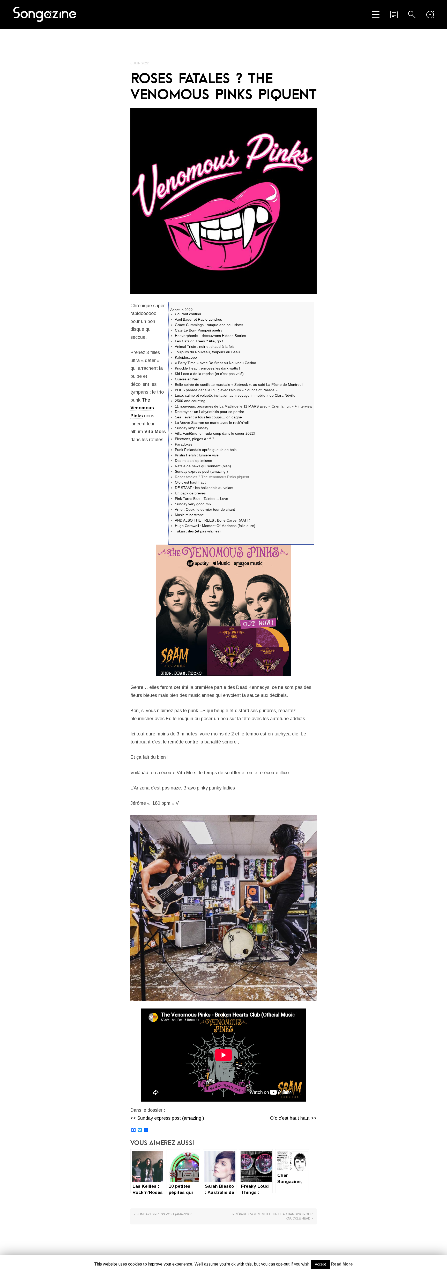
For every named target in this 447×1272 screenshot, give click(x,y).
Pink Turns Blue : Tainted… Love (201, 498)
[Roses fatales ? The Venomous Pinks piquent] (223, 201)
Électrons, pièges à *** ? (194, 439)
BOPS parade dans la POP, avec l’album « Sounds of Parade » (226, 390)
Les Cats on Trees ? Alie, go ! (199, 341)
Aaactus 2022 (181, 310)
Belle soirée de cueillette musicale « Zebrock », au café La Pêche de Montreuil (239, 384)
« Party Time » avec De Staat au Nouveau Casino (215, 363)
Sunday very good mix (193, 504)
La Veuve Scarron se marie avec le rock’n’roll (212, 422)
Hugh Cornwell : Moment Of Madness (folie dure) (215, 526)
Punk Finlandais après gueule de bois (205, 450)
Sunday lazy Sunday (191, 428)
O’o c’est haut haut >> (293, 1118)
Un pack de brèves (190, 493)
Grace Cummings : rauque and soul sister (209, 325)
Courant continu (188, 314)
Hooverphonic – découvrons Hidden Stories (210, 336)
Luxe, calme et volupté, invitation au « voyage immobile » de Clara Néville (235, 395)
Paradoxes (183, 444)
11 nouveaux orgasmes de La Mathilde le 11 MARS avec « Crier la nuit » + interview (243, 406)
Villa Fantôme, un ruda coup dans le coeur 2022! (215, 433)
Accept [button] (320, 1264)
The (142, 407)
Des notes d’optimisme (193, 460)
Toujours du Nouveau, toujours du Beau (207, 352)
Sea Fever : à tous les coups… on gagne (208, 417)
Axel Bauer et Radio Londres (198, 319)
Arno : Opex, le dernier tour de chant (205, 509)
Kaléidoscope (186, 357)
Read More (342, 1264)
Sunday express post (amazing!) (201, 471)
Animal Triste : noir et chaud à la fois (204, 346)
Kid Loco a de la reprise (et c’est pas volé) (209, 374)
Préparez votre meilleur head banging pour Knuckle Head (273, 1216)
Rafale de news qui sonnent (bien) (203, 466)
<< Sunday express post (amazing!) (167, 1118)
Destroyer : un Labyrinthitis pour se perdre (209, 412)
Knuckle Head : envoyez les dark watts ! (207, 368)
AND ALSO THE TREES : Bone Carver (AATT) (212, 520)
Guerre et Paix (187, 379)
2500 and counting (190, 401)
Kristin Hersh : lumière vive (197, 455)
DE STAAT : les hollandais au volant (204, 488)
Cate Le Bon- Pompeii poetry (198, 330)
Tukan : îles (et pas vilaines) (198, 531)
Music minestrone (189, 515)
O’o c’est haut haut (190, 482)
